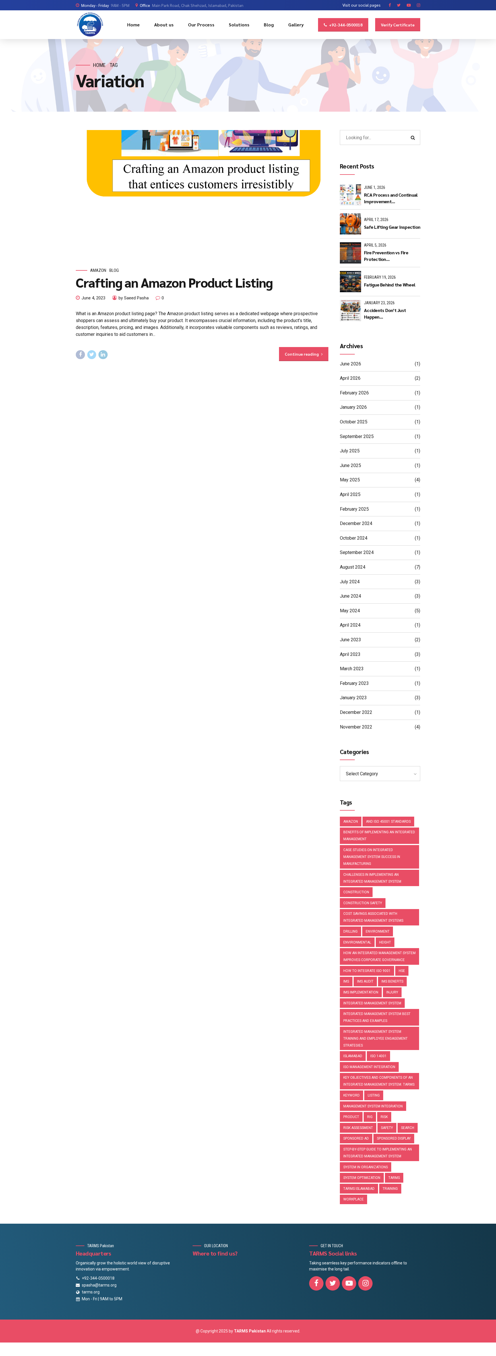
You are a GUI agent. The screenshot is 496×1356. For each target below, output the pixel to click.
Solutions (239, 25)
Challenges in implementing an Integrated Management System (372, 878)
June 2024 (350, 596)
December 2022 (356, 712)
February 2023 (354, 683)
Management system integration (373, 1106)
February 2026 (354, 393)
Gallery (296, 25)
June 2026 (350, 364)
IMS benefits (392, 981)
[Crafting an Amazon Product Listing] (202, 193)
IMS (346, 981)
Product (351, 1117)
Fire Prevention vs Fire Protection (386, 255)
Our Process (201, 25)
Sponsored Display (394, 1138)
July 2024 (350, 581)
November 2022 (356, 727)
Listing (374, 1095)
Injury (392, 992)
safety (387, 1128)
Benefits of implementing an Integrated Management (379, 835)
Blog (269, 25)
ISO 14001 (378, 1056)
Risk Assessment (358, 1128)
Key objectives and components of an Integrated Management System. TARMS (378, 1081)
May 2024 (350, 610)
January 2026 (353, 407)
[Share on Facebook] (80, 354)
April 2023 (350, 654)
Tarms (394, 1178)
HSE (402, 971)
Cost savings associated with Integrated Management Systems (373, 917)
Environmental (357, 942)
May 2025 (350, 480)
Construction (356, 892)
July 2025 (350, 451)
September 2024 (357, 552)
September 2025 (357, 436)
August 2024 (352, 567)
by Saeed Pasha (134, 298)
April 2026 (350, 378)
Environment (378, 931)
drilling (350, 931)
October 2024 (353, 538)
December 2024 (356, 523)
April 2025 (350, 494)
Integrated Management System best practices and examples (376, 1017)
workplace (353, 1199)
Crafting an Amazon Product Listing (174, 282)
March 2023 (352, 668)
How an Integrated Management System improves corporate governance (379, 956)
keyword (351, 1095)
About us (164, 25)
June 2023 (350, 639)
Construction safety (362, 903)
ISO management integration (369, 1067)
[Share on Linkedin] (103, 354)
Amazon (98, 270)
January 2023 (353, 697)
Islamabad (352, 1056)
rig (370, 1117)
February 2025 (354, 509)
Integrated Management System (372, 1003)
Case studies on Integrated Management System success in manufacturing (371, 857)
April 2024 (350, 625)
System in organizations (365, 1167)
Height (385, 942)
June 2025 (350, 465)
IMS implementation (360, 992)
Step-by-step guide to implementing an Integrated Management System (377, 1152)
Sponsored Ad (356, 1138)
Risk (384, 1117)
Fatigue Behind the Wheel (389, 285)
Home (133, 25)
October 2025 (353, 422)
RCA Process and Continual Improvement (390, 198)
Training (390, 1189)
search (407, 1128)
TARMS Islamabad (359, 1189)
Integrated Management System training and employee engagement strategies (375, 1038)
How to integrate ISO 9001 (367, 971)
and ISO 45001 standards (388, 822)
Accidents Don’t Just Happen (385, 313)
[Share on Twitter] (91, 354)
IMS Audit (365, 981)
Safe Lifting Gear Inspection (392, 227)
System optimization (361, 1178)
